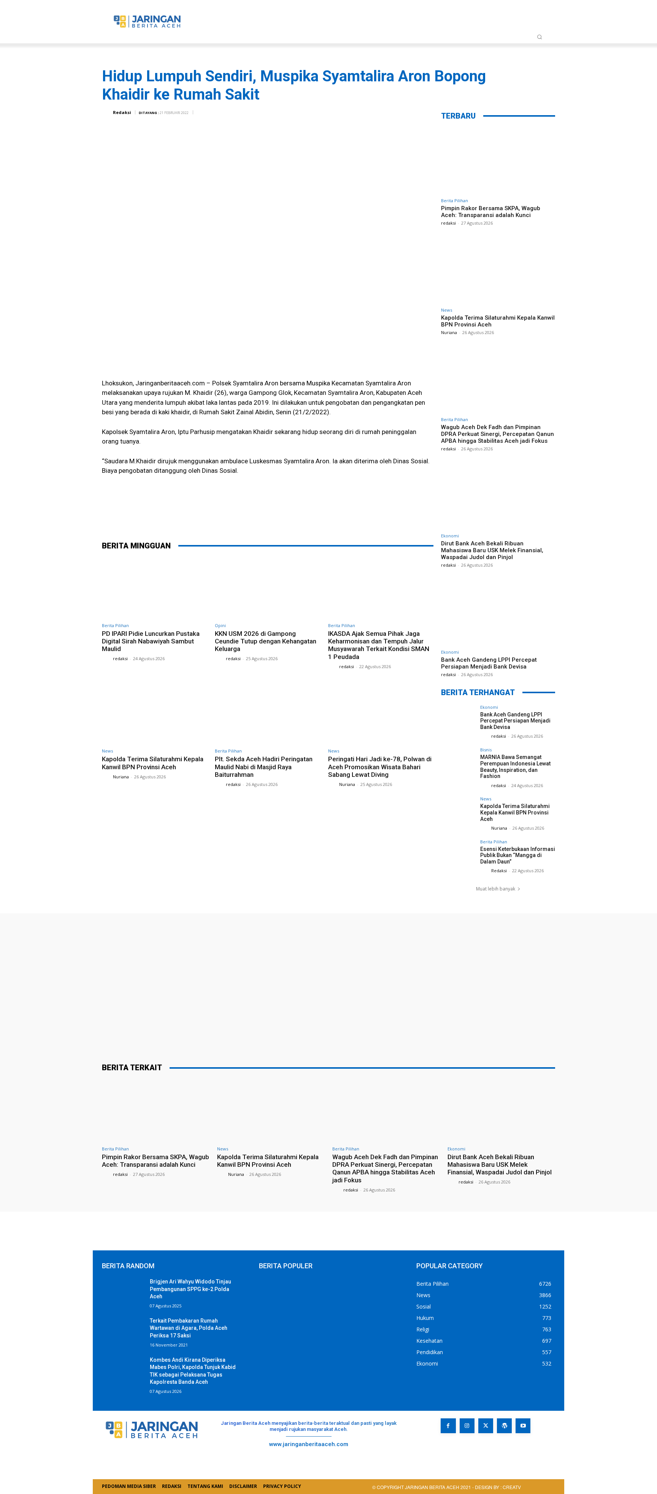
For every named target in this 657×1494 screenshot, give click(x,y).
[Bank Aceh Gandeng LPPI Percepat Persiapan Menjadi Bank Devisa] (498, 612)
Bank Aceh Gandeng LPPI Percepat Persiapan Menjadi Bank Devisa (489, 663)
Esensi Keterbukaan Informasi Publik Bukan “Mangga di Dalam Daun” (517, 855)
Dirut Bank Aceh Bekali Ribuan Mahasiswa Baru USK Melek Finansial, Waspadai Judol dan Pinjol (492, 550)
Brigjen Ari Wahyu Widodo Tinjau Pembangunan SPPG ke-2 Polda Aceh (190, 1289)
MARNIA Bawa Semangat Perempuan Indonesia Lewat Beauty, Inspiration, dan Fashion (515, 766)
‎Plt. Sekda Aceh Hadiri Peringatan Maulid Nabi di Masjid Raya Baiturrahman (264, 766)
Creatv (457, 1449)
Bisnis (486, 750)
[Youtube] (523, 1425)
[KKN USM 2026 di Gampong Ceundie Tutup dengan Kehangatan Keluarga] (267, 588)
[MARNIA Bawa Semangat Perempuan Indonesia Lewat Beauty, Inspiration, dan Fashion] (458, 765)
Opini (220, 625)
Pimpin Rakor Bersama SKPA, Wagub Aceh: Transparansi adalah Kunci (490, 212)
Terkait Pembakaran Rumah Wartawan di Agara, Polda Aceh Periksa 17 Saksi (188, 1328)
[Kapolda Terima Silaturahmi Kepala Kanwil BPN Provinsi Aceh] (154, 714)
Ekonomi (450, 536)
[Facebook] (239, 514)
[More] (331, 514)
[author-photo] (107, 658)
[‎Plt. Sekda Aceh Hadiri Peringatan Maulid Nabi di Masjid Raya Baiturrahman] (267, 714)
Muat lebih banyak (495, 889)
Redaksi (122, 112)
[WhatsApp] (307, 514)
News (107, 751)
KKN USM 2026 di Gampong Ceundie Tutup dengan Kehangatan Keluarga (265, 641)
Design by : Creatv (498, 1487)
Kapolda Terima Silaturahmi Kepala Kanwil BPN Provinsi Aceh (152, 762)
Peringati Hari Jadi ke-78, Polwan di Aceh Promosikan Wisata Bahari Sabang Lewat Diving (380, 766)
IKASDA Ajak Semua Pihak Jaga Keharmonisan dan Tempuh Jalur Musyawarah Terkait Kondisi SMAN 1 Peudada (378, 645)
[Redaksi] (107, 112)
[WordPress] (504, 1425)
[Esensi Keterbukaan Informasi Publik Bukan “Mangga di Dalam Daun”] (458, 857)
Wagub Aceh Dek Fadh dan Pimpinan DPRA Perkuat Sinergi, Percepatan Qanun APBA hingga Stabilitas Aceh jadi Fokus (497, 434)
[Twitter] (262, 514)
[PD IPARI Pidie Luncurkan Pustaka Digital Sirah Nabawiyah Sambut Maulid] (154, 588)
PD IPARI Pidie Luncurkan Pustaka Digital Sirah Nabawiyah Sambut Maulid (151, 641)
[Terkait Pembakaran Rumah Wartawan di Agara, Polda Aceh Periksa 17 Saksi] (123, 1332)
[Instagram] (467, 1425)
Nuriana (121, 776)
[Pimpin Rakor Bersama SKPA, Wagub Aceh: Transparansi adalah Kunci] (498, 160)
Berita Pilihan (115, 625)
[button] (539, 36)
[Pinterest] (284, 514)
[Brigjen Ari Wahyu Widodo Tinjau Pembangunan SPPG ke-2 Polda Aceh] (123, 1292)
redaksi (120, 658)
